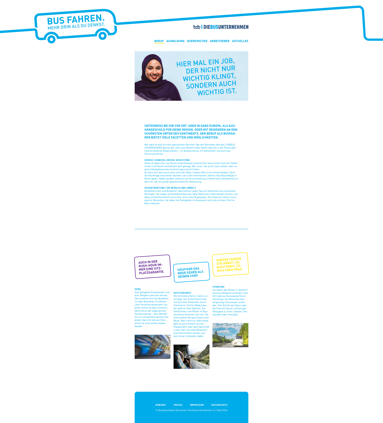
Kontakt (160, 404)
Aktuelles (240, 41)
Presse (178, 404)
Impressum (197, 404)
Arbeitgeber (220, 41)
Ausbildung (175, 41)
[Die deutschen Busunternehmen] (191, 23)
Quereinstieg (197, 41)
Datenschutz (219, 404)
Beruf (159, 41)
